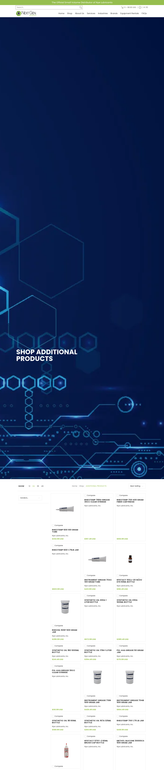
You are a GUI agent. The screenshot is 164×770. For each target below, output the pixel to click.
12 (29, 486)
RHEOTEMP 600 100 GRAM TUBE (65, 530)
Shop (81, 486)
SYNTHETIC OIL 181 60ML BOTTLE (64, 721)
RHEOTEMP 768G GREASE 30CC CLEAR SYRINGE (97, 500)
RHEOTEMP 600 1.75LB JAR (65, 549)
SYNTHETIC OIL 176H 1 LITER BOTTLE (98, 651)
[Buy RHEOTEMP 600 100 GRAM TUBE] (66, 508)
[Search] (80, 7)
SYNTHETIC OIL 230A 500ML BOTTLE (127, 601)
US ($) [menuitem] (145, 7)
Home (74, 486)
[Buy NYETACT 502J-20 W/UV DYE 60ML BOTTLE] (130, 558)
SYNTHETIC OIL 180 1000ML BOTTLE (65, 651)
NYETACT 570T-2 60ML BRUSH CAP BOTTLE (96, 741)
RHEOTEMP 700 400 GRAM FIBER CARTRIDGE (130, 500)
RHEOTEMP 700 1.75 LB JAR (130, 720)
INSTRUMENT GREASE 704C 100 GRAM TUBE (98, 580)
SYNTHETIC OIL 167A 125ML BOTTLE (97, 721)
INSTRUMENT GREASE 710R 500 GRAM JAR (97, 701)
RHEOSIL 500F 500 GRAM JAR (64, 631)
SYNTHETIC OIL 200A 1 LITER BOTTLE (95, 601)
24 (33, 486)
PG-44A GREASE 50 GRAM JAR (130, 651)
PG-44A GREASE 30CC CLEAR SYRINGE (63, 671)
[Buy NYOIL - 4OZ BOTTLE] (66, 749)
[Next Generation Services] (26, 13)
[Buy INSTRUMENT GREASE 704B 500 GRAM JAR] (130, 679)
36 (38, 486)
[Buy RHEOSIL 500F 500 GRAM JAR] (66, 608)
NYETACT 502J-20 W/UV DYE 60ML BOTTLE (129, 580)
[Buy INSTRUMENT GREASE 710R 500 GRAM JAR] (98, 679)
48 (42, 486)
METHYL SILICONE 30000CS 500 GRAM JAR (130, 741)
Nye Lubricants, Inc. (60, 535)
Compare (59, 525)
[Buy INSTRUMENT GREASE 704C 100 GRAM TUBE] (98, 558)
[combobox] (47, 7)
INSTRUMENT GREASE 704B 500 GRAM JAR (130, 701)
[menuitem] (129, 7)
